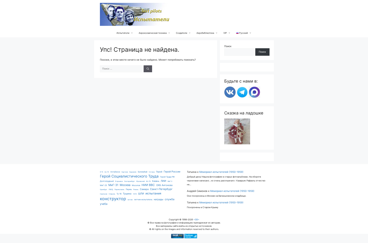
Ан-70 (107, 172)
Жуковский (140, 181)
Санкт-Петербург (161, 189)
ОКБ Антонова (164, 185)
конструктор (113, 198)
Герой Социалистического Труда (129, 176)
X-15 (101, 172)
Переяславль (119, 189)
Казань (155, 181)
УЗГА (135, 194)
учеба (103, 203)
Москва (125, 185)
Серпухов (103, 194)
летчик (130, 200)
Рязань (135, 189)
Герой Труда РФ (167, 177)
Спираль (112, 194)
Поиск (227, 46)
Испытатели (123, 33)
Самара (144, 189)
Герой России (172, 171)
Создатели (181, 33)
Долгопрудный (107, 181)
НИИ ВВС (148, 185)
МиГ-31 (113, 185)
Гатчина (152, 172)
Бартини (125, 172)
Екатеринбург (129, 181)
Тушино (127, 193)
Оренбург (103, 189)
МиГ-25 (103, 185)
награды (158, 199)
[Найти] (148, 68)
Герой (159, 171)
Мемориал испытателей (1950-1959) (221, 171)
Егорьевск (119, 181)
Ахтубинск (115, 172)
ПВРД (111, 189)
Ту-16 (119, 194)
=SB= (196, 219)
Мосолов (136, 185)
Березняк (132, 172)
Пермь (129, 189)
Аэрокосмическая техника (153, 33)
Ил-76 (148, 181)
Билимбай (142, 172)
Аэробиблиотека (205, 33)
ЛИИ (163, 180)
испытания (153, 193)
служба (169, 199)
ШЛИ (141, 193)
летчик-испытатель (143, 199)
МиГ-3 (170, 181)
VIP (225, 33)
